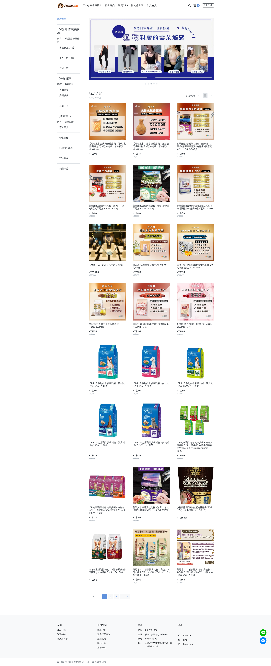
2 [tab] (148, 84)
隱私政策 (101, 643)
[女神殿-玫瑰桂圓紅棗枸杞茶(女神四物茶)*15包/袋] (195, 302)
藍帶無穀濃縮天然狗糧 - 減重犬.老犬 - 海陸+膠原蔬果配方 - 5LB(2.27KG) (151, 509)
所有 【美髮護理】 (66, 84)
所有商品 (110, 5)
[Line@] (263, 632)
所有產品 (61, 19)
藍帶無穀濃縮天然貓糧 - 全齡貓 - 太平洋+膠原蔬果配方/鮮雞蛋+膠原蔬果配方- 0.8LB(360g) (194, 146)
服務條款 (101, 647)
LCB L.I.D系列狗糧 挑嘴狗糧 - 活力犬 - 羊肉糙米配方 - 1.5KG (195, 385)
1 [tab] (145, 84)
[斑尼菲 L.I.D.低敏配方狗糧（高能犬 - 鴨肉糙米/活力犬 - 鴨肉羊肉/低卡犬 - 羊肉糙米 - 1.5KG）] (151, 547)
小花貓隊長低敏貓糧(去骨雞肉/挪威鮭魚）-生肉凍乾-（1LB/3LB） (194, 509)
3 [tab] (151, 84)
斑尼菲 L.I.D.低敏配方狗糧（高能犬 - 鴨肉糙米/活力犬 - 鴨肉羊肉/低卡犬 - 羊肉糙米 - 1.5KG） (151, 572)
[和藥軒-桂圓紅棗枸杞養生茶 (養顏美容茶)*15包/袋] (151, 302)
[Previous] (97, 51)
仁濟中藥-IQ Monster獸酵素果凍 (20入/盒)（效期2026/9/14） (195, 266)
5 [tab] (157, 84)
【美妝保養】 (64, 89)
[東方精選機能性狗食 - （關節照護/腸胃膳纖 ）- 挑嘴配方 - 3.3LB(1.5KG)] (107, 547)
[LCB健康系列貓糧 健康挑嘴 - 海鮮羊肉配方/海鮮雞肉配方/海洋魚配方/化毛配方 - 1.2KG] (107, 485)
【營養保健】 (64, 137)
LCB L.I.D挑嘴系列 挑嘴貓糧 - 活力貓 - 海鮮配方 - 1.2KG (107, 444)
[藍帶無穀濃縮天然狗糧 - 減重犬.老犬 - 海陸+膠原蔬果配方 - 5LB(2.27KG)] (151, 485)
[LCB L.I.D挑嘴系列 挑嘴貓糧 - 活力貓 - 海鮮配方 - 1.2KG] (107, 420)
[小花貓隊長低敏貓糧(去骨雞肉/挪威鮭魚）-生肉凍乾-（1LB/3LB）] (195, 485)
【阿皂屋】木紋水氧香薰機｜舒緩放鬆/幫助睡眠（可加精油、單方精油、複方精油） (151, 146)
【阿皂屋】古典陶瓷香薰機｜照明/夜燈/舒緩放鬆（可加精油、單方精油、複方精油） (107, 146)
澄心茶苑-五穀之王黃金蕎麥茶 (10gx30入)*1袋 (104, 325)
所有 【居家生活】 (66, 121)
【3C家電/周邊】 (65, 148)
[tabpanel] (151, 49)
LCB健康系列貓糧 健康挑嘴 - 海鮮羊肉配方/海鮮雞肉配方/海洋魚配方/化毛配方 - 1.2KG (107, 510)
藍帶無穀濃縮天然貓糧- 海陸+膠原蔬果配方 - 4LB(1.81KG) (151, 207)
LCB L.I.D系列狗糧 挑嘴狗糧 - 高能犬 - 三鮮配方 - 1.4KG (107, 385)
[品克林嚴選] (68, 5)
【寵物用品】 (64, 158)
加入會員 (152, 5)
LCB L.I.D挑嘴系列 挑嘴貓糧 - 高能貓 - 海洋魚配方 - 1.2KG (151, 444)
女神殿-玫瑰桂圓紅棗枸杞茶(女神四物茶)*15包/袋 (194, 325)
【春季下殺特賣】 (66, 58)
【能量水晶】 (64, 168)
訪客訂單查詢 (103, 634)
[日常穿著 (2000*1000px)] (151, 49)
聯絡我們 (101, 630)
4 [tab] (154, 84)
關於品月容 (137, 5)
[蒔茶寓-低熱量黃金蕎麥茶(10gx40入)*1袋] (151, 242)
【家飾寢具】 (64, 127)
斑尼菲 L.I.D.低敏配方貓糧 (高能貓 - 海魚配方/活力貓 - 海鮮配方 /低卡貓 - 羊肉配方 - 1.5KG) (195, 572)
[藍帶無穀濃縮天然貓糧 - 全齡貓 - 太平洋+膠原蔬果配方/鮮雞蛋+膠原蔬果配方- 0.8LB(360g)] (195, 121)
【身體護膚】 (64, 95)
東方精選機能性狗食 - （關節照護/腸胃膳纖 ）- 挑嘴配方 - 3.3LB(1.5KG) (107, 571)
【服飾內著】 (64, 105)
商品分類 (61, 630)
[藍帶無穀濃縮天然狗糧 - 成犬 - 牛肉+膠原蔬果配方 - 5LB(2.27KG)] (107, 183)
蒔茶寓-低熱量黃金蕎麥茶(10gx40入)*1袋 (150, 266)
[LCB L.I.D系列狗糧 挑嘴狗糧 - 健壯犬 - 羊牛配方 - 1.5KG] (151, 361)
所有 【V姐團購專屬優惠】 (68, 40)
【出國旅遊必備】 (66, 47)
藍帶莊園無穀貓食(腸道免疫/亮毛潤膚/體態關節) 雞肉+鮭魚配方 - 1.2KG (195, 207)
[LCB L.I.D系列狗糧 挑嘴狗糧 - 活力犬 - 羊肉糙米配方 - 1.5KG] (195, 361)
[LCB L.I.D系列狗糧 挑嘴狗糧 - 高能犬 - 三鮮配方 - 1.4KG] (107, 361)
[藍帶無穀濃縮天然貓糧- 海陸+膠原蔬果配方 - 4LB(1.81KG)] (151, 183)
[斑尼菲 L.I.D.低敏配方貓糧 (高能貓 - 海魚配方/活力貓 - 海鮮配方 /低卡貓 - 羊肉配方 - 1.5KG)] (195, 547)
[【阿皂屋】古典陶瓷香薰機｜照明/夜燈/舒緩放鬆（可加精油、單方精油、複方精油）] (107, 121)
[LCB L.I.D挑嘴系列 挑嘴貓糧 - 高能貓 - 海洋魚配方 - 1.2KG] (151, 420)
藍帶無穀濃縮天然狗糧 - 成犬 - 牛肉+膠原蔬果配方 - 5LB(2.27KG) (106, 207)
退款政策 (101, 638)
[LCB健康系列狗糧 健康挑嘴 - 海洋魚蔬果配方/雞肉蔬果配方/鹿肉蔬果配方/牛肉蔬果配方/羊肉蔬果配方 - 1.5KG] (195, 420)
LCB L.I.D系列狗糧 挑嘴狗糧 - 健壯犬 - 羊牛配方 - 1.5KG (151, 385)
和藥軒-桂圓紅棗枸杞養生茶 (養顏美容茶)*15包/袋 (151, 325)
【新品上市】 (64, 68)
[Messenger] (263, 640)
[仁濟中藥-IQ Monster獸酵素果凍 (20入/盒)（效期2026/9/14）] (195, 242)
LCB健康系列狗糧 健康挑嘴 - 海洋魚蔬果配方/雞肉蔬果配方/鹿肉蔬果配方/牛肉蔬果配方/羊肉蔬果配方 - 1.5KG (194, 446)
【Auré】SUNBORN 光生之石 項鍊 (106, 264)
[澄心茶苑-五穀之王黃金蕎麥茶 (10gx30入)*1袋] (107, 302)
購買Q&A (123, 5)
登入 (208, 5)
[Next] (204, 51)
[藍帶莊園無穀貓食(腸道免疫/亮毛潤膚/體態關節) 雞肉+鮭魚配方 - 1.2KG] (195, 183)
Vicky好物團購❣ (92, 5)
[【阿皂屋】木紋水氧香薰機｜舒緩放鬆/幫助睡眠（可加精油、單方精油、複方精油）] (151, 121)
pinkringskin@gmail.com (156, 634)
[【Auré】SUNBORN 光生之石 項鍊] (107, 242)
